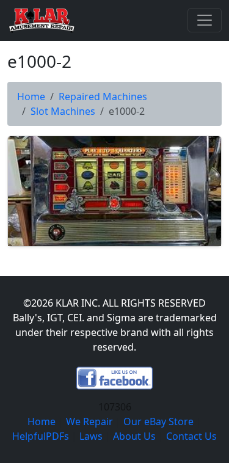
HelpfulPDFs (40, 436)
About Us (134, 436)
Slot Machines (63, 111)
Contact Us (191, 436)
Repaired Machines (103, 96)
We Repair (89, 421)
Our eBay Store (158, 421)
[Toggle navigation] (204, 20)
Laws (91, 436)
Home (31, 96)
